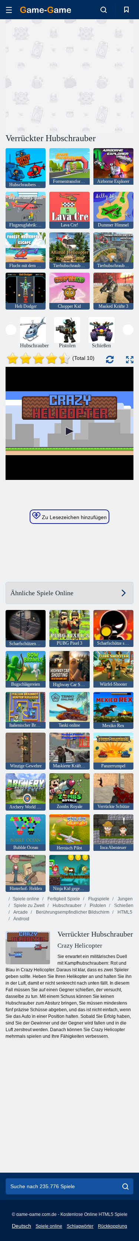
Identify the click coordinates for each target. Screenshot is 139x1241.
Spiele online (26, 898)
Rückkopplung (112, 1226)
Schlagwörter (80, 1226)
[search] (125, 1186)
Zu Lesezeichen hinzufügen (73, 517)
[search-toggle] (104, 10)
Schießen (123, 905)
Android (21, 918)
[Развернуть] (129, 359)
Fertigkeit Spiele (63, 898)
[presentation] (11, 329)
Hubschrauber (67, 905)
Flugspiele (98, 898)
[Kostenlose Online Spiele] (46, 10)
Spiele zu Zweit (28, 905)
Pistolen (97, 905)
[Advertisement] (68, 75)
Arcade (20, 912)
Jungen (124, 898)
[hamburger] (9, 9)
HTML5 (124, 912)
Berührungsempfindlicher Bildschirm (72, 912)
